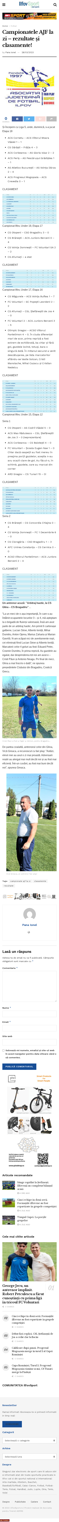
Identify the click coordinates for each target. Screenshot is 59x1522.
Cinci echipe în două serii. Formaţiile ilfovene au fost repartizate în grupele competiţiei (36, 1203)
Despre (6, 1502)
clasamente (40, 881)
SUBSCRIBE (12, 1424)
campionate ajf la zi (20, 881)
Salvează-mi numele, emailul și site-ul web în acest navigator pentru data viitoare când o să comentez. (31, 1054)
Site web (7, 1036)
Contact (47, 1502)
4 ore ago (24, 1193)
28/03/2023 (28, 52)
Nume (6, 1007)
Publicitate (20, 1502)
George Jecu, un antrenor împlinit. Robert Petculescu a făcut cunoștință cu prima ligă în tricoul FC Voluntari (23, 1294)
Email (6, 1021)
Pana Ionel (10, 52)
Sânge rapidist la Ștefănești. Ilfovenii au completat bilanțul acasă (34, 1185)
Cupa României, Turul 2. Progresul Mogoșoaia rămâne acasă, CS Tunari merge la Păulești (32, 1369)
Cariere (34, 1502)
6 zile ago (24, 1211)
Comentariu (10, 967)
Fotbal (14, 26)
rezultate (9, 886)
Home (5, 26)
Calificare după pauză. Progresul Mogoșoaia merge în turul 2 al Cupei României (32, 1351)
